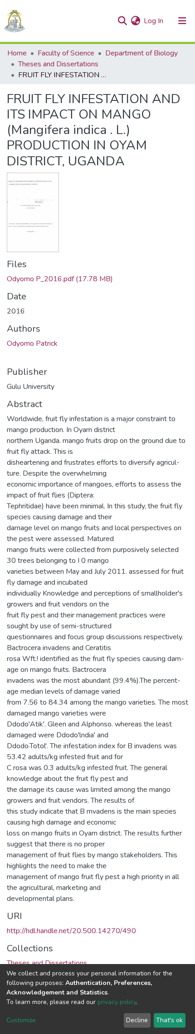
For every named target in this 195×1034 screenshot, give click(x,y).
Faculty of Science (66, 53)
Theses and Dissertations (58, 64)
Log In (154, 21)
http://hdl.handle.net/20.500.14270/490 (71, 931)
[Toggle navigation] (182, 21)
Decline (137, 1020)
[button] (135, 20)
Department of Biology (141, 53)
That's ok (169, 1020)
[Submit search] (122, 20)
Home (17, 53)
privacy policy (117, 1002)
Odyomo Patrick (32, 343)
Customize (21, 1020)
